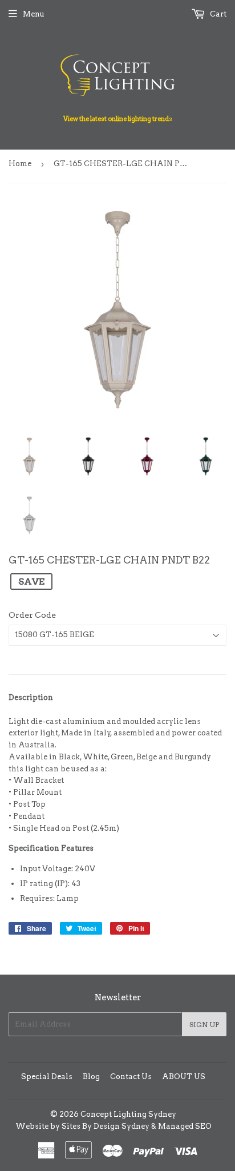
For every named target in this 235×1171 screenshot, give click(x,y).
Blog (91, 1076)
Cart (217, 14)
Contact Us (131, 1076)
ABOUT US (183, 1076)
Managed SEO (185, 1126)
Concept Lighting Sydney (128, 1114)
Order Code (32, 614)
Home (20, 163)
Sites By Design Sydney (105, 1126)
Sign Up (204, 1024)
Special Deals (46, 1076)
